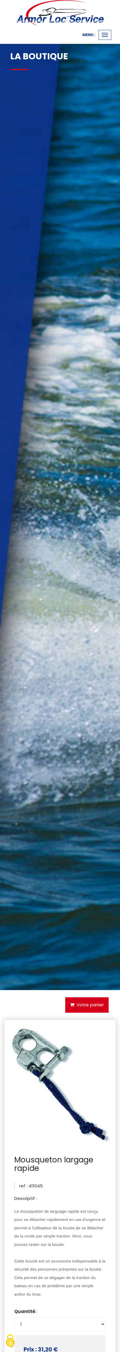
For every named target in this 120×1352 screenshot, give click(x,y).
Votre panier (89, 1005)
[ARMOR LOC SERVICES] (60, 13)
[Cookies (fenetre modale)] (10, 1341)
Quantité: (25, 1311)
